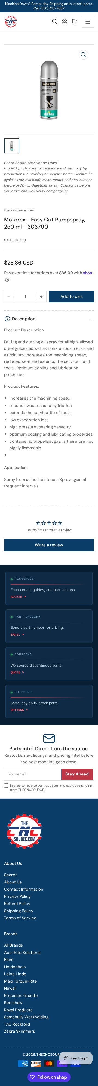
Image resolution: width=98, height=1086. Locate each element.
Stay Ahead (72, 611)
